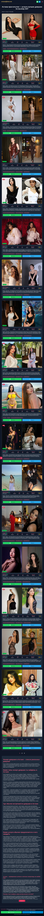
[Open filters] (1, 458)
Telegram (32, 51)
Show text (22, 900)
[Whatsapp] (37, 2)
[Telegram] (40, 2)
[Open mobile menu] (42, 1)
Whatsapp (13, 51)
